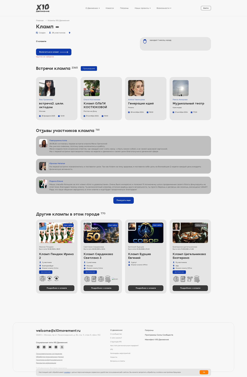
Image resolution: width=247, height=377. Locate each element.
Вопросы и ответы (117, 361)
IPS (111, 349)
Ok (204, 372)
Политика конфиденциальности (49, 360)
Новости (110, 8)
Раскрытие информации (46, 363)
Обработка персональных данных (50, 357)
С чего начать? (116, 338)
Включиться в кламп (49, 52)
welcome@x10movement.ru (58, 330)
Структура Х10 (116, 342)
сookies (67, 372)
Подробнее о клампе (57, 288)
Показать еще (124, 200)
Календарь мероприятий (120, 353)
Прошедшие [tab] (89, 68)
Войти (206, 8)
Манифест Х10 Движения (157, 339)
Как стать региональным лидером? (124, 345)
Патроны (124, 8)
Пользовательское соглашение (49, 354)
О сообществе (116, 334)
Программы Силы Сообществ (159, 335)
